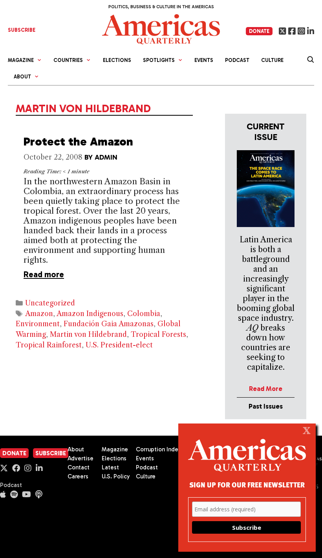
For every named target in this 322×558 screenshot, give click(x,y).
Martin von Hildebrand (88, 334)
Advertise (80, 458)
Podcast (237, 60)
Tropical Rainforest (49, 345)
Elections (117, 60)
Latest (110, 467)
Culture (272, 60)
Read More (265, 389)
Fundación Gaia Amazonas (109, 324)
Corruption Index (158, 449)
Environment (38, 324)
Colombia (143, 313)
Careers (78, 476)
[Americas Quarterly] (161, 28)
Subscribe (50, 453)
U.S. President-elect (119, 345)
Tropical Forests (158, 334)
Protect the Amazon (78, 142)
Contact (79, 467)
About (76, 449)
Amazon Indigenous (90, 313)
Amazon (39, 313)
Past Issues (266, 406)
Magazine (115, 449)
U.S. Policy (116, 476)
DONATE (259, 31)
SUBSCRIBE (21, 30)
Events (203, 60)
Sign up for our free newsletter (247, 484)
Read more (44, 274)
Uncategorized (50, 303)
